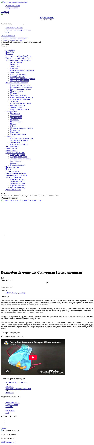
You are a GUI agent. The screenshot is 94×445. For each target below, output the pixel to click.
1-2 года (15, 293)
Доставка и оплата (13, 6)
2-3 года (22, 293)
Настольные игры (12, 167)
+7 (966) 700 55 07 (47, 18)
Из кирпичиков (16, 116)
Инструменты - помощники (21, 87)
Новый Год (10, 52)
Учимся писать (16, 107)
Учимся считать (12, 151)
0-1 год (8, 293)
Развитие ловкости (17, 105)
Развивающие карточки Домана (22, 79)
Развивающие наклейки (19, 81)
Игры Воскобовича (17, 185)
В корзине (5, 12)
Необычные (14, 132)
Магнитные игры (12, 171)
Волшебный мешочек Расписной (18, 389)
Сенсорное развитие (18, 95)
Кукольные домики (17, 165)
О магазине (10, 411)
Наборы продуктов (17, 155)
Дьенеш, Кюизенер (17, 188)
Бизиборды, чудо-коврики (20, 85)
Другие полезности (13, 190)
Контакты (9, 407)
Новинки (9, 54)
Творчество (10, 136)
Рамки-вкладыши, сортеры (20, 89)
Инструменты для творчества (21, 138)
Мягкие (13, 124)
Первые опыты (11, 169)
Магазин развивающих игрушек (18, 30)
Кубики (13, 126)
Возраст (4, 193)
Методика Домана (17, 181)
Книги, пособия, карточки (16, 173)
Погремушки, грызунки (19, 109)
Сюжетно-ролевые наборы (20, 159)
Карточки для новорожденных (22, 70)
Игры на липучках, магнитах (21, 97)
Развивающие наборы (14, 28)
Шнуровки (14, 93)
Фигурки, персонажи (18, 157)
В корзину (10, 387)
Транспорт (14, 163)
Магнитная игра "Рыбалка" (16, 382)
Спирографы (15, 142)
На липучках (15, 130)
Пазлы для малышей (18, 75)
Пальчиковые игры (17, 77)
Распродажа (10, 50)
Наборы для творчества (19, 144)
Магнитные (14, 120)
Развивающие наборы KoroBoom (18, 56)
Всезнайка (14, 64)
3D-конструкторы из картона (21, 128)
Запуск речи (15, 66)
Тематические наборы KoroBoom (18, 58)
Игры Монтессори (17, 179)
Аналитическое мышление (20, 103)
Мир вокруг (14, 73)
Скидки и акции (12, 8)
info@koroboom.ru (8, 442)
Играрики (14, 68)
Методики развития (13, 177)
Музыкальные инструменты (17, 175)
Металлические (16, 122)
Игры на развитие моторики (17, 83)
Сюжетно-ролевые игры (15, 153)
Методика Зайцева (17, 183)
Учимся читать (11, 149)
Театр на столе (15, 161)
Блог (7, 32)
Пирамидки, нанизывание (20, 99)
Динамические (16, 118)
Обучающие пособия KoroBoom (18, 60)
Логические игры (12, 146)
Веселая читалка (16, 62)
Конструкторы (11, 112)
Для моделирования (18, 134)
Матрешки (14, 101)
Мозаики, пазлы (16, 91)
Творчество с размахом (19, 140)
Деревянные (15, 114)
